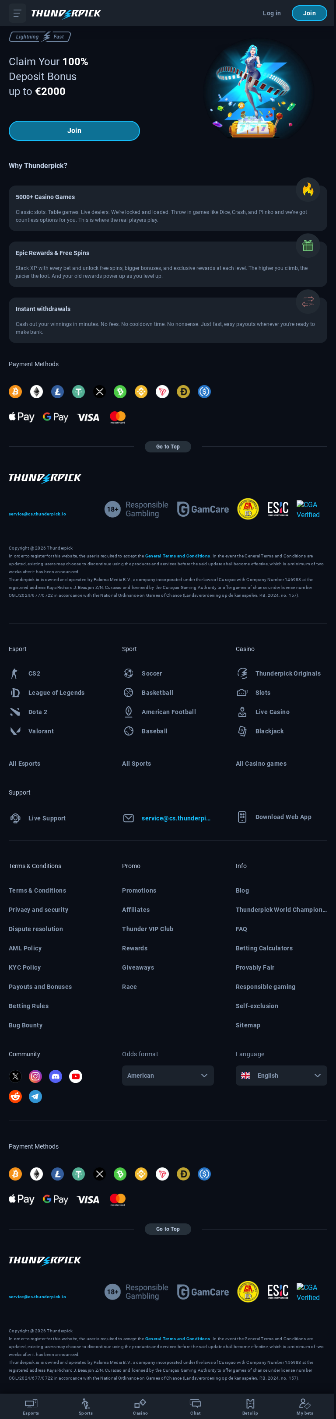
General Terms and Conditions (177, 556)
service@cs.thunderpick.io (37, 514)
